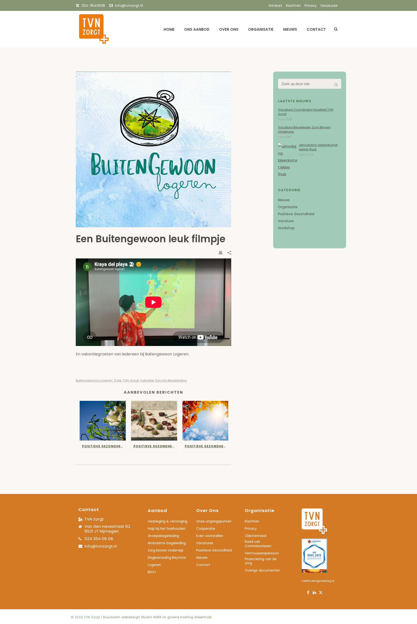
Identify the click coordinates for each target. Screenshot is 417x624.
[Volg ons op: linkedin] (314, 593)
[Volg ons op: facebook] (308, 593)
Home (169, 29)
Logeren (154, 565)
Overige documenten (262, 570)
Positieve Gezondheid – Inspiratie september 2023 (207, 446)
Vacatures (204, 543)
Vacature (286, 221)
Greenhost (203, 617)
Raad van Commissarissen (258, 544)
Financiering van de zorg (261, 561)
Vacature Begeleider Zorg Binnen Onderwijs (304, 129)
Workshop (286, 228)
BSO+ (152, 572)
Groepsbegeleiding (163, 536)
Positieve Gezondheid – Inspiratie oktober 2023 (155, 446)
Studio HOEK (151, 617)
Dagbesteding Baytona (167, 558)
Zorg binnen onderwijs (165, 550)
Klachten (252, 521)
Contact (316, 29)
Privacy (251, 529)
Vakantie (147, 380)
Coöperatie (205, 529)
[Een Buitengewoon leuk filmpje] (153, 149)
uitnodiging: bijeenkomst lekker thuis (318, 147)
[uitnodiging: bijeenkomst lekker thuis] (287, 160)
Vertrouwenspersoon (262, 553)
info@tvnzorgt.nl (129, 5)
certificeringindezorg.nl (318, 581)
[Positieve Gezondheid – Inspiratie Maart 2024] (103, 420)
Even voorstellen (209, 536)
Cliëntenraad (255, 536)
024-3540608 (93, 5)
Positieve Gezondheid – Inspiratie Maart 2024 (104, 446)
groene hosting (180, 617)
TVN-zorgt (131, 380)
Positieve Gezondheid (296, 214)
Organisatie (260, 29)
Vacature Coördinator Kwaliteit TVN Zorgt (305, 112)
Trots (117, 380)
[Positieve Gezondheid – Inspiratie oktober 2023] (154, 420)
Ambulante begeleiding (167, 543)
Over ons (228, 29)
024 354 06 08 (98, 538)
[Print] (220, 252)
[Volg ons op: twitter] (321, 593)
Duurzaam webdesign (122, 617)
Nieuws (290, 29)
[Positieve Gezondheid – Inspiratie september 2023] (205, 420)
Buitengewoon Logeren (94, 380)
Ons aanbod (196, 29)
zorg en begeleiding (171, 380)
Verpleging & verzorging (167, 521)
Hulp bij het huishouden (166, 529)
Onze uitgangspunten (213, 521)
